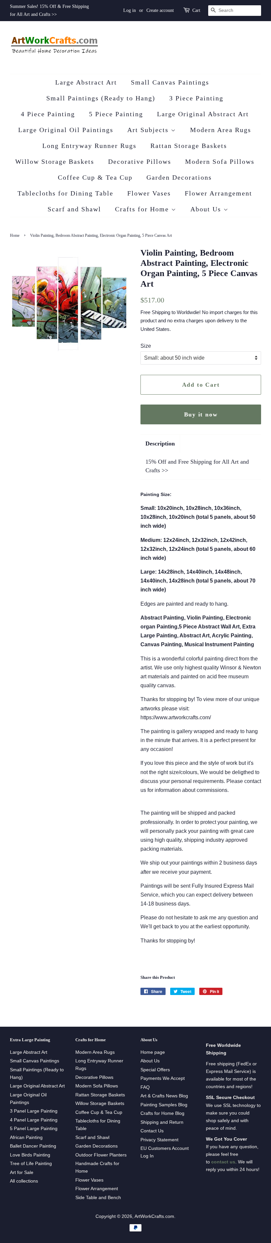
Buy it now (201, 414)
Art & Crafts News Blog (164, 1095)
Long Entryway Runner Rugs (89, 145)
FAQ (145, 1087)
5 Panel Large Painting (34, 1128)
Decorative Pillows (139, 161)
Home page (152, 1052)
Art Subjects (149, 129)
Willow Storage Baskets (54, 161)
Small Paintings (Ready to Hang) (100, 98)
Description (160, 443)
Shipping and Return (161, 1122)
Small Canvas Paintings (170, 82)
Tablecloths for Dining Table (65, 193)
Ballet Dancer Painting (33, 1146)
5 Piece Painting (116, 114)
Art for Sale (21, 1172)
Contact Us (152, 1130)
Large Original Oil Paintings (65, 129)
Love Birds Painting (30, 1155)
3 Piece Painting (196, 98)
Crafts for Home (143, 209)
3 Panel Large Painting (34, 1111)
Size (145, 346)
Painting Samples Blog (163, 1104)
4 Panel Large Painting (34, 1120)
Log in (129, 10)
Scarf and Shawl (74, 209)
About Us (206, 209)
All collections (24, 1181)
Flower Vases (149, 193)
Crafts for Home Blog (162, 1113)
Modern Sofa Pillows (219, 161)
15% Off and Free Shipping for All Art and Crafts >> (197, 465)
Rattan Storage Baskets (188, 145)
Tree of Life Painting (31, 1163)
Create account (160, 10)
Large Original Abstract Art (203, 114)
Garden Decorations (179, 177)
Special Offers (155, 1069)
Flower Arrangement (218, 193)
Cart (196, 10)
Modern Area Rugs (220, 129)
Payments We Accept (162, 1078)
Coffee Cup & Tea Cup (95, 177)
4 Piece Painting (48, 114)
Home (14, 235)
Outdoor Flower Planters (101, 1155)
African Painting (26, 1137)
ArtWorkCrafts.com (154, 1216)
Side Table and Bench (98, 1197)
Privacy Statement (159, 1139)
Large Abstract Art (86, 82)
